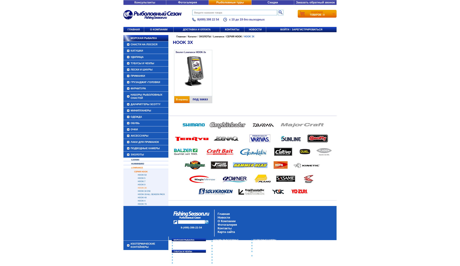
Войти (284, 29)
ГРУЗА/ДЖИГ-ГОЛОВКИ (145, 82)
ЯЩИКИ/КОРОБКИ (262, 251)
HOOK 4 (141, 201)
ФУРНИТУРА (138, 88)
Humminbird (137, 164)
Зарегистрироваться (307, 29)
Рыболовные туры (230, 2)
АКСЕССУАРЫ (139, 135)
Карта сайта (226, 232)
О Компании (227, 221)
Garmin (135, 160)
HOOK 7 (141, 181)
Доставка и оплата (197, 29)
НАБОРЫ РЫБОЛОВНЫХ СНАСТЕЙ (146, 96)
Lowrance (137, 168)
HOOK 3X (142, 188)
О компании (158, 29)
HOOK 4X (142, 197)
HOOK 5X (142, 175)
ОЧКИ (134, 129)
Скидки (273, 2)
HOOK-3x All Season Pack (151, 194)
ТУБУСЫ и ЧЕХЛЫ (142, 63)
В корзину (182, 99)
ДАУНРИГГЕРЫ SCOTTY (145, 104)
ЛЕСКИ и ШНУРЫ (142, 69)
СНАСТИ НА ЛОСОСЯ (144, 44)
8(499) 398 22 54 (208, 19)
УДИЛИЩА (137, 57)
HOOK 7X (142, 204)
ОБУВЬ (135, 123)
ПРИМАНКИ (138, 75)
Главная (134, 29)
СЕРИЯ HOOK (141, 172)
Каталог (192, 36)
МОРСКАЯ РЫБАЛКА (144, 38)
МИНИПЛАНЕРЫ (141, 110)
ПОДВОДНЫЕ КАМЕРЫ (145, 148)
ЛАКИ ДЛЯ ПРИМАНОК (145, 142)
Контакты (232, 29)
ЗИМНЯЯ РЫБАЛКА (263, 246)
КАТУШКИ (137, 50)
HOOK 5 (141, 178)
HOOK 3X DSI (144, 191)
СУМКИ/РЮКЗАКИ (262, 248)
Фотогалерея (187, 2)
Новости (255, 29)
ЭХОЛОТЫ (137, 154)
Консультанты (144, 2)
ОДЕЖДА (136, 116)
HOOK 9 (141, 185)
